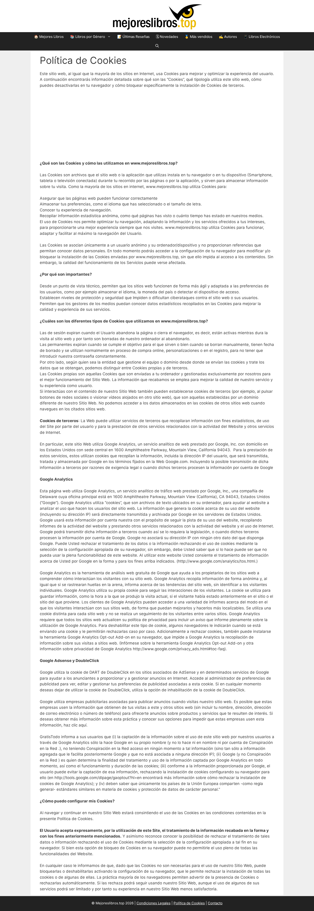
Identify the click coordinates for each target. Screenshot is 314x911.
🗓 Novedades (167, 36)
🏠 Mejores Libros (49, 36)
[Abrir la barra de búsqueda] (157, 45)
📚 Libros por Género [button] (87, 36)
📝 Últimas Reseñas (133, 36)
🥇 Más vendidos (198, 36)
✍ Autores (228, 36)
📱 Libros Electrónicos (261, 36)
